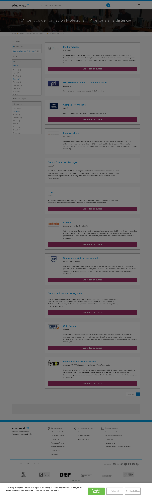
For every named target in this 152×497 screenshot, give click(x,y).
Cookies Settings (133, 491)
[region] (76, 490)
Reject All (115, 491)
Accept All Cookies (96, 491)
